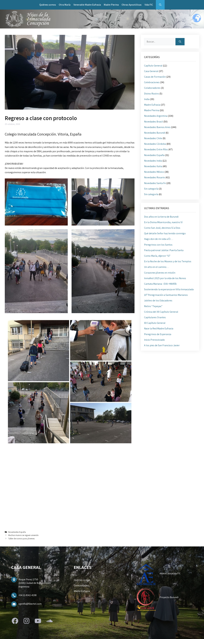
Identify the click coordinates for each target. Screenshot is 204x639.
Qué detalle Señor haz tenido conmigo (165, 233)
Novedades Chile (153, 138)
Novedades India (153, 160)
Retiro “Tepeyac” (153, 306)
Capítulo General (153, 65)
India (146, 99)
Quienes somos (82, 580)
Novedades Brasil (153, 121)
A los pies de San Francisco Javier (162, 345)
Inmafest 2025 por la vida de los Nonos (165, 278)
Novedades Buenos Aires (157, 127)
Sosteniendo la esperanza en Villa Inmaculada (169, 289)
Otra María (64, 4)
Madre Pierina (111, 4)
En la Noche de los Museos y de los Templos (167, 261)
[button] (160, 5)
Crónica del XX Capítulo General (161, 311)
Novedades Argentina (155, 116)
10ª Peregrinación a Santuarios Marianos (166, 295)
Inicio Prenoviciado (154, 339)
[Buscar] (180, 41)
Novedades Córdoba (155, 144)
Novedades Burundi (154, 132)
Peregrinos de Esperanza (157, 334)
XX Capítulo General (154, 323)
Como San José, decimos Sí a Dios (162, 227)
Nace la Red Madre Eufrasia (158, 328)
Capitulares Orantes (155, 317)
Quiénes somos (47, 4)
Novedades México (154, 172)
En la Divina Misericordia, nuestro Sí (163, 222)
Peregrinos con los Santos (158, 244)
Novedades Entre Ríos (156, 149)
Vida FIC (149, 4)
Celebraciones (152, 82)
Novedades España (17, 532)
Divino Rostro (151, 93)
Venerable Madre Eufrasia (87, 4)
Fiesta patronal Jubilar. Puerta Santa (163, 250)
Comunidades (81, 585)
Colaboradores (152, 88)
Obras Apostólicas (132, 4)
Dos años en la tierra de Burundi (161, 216)
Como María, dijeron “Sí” (157, 255)
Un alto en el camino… (156, 267)
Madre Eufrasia (152, 104)
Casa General (151, 71)
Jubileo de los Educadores (158, 300)
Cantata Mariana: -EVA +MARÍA (160, 283)
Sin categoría (151, 188)
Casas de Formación (155, 76)
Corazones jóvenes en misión (159, 272)
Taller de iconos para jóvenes (21, 538)
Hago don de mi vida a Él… (158, 239)
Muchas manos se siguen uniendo (23, 535)
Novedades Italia (153, 166)
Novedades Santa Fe (155, 183)
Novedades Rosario (154, 177)
